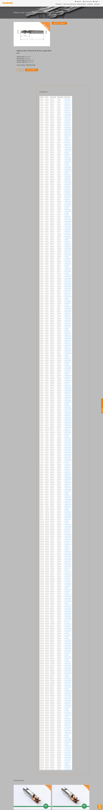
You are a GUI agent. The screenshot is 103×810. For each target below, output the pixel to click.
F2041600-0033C (67, 687)
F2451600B (66, 688)
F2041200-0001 (67, 579)
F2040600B (66, 373)
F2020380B (66, 239)
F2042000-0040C (67, 754)
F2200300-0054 (67, 192)
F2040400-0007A (67, 244)
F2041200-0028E (67, 697)
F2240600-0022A (67, 397)
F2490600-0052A (67, 380)
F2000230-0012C (67, 130)
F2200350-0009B (67, 228)
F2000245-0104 (67, 135)
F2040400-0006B (67, 274)
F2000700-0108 (67, 437)
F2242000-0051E (67, 749)
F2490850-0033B (67, 496)
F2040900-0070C (67, 506)
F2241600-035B (67, 666)
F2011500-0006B (67, 643)
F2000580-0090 (67, 365)
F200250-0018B (67, 159)
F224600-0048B (67, 682)
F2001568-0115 (67, 653)
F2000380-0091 (67, 241)
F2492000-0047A (67, 733)
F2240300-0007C (67, 206)
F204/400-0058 (67, 631)
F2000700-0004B (67, 447)
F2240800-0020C (67, 491)
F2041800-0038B (67, 718)
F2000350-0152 (67, 229)
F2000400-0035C (67, 276)
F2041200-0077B (67, 604)
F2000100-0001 (67, 104)
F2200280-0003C (67, 169)
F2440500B (66, 328)
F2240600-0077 (67, 410)
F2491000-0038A (67, 544)
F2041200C (66, 603)
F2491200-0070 (67, 578)
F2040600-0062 (67, 370)
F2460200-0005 (67, 117)
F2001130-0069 (67, 561)
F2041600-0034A (67, 680)
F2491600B (66, 675)
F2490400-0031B (67, 268)
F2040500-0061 (67, 326)
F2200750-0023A (67, 460)
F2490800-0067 (67, 486)
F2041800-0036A (67, 722)
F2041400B (66, 638)
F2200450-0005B (67, 296)
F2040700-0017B (67, 445)
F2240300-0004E (67, 196)
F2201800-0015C (67, 705)
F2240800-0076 (67, 470)
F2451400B (66, 636)
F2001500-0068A (67, 651)
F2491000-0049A (67, 524)
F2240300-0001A (67, 194)
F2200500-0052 (67, 320)
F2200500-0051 (67, 313)
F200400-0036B (67, 271)
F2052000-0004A (67, 730)
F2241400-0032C (67, 640)
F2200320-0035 (67, 233)
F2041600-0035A (67, 670)
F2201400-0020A (67, 628)
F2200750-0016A (67, 455)
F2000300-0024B (67, 182)
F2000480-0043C (67, 308)
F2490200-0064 (67, 112)
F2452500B (66, 764)
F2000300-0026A (67, 201)
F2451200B (66, 588)
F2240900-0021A (67, 507)
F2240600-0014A (67, 420)
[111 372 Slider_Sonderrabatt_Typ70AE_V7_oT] (8, 2)
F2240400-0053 (67, 264)
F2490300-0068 (67, 181)
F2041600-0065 (67, 683)
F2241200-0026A (67, 594)
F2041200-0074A (67, 596)
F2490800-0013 (67, 472)
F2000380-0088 (67, 236)
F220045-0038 (67, 295)
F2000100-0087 (67, 100)
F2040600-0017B (67, 407)
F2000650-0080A (67, 425)
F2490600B (66, 403)
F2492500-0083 (67, 762)
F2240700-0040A (67, 440)
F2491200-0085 (67, 581)
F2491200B (66, 593)
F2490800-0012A (67, 482)
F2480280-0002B (67, 167)
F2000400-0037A (67, 283)
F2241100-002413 (67, 559)
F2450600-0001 (67, 372)
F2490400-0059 (67, 253)
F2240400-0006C (67, 288)
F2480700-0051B (67, 432)
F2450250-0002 (67, 157)
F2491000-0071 (67, 532)
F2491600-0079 (67, 661)
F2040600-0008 (67, 387)
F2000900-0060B (67, 516)
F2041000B (66, 522)
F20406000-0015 (67, 377)
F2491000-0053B (67, 526)
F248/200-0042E (67, 584)
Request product (59, 23)
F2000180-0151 (67, 110)
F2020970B (66, 521)
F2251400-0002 (67, 623)
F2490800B (66, 494)
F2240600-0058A (67, 402)
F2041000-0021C (67, 551)
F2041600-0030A (67, 693)
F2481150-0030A (67, 564)
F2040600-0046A (67, 368)
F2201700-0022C (67, 695)
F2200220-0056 (67, 119)
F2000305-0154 (67, 216)
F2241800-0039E (67, 713)
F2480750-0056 (67, 457)
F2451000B (66, 549)
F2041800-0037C (67, 720)
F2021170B (66, 569)
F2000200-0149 (67, 120)
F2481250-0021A (67, 611)
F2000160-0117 (67, 109)
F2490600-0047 (67, 398)
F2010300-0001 (67, 184)
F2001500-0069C (67, 650)
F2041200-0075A (67, 574)
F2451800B (66, 710)
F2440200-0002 (67, 124)
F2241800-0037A (67, 707)
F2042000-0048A (67, 727)
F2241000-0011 (67, 541)
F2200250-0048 (67, 140)
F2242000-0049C (67, 752)
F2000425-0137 (67, 291)
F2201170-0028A (67, 566)
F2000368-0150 (67, 231)
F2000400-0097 (67, 269)
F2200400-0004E (67, 249)
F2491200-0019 (67, 586)
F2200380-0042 (67, 234)
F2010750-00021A (67, 459)
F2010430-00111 (67, 293)
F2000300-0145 (67, 179)
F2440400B (66, 256)
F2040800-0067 (67, 469)
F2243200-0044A (67, 769)
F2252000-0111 (67, 725)
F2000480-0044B (67, 306)
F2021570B (66, 655)
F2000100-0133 (67, 99)
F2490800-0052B (67, 489)
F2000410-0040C (67, 290)
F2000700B (66, 435)
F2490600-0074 (67, 393)
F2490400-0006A (67, 248)
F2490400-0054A (67, 254)
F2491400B (66, 633)
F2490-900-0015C (67, 501)
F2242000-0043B (67, 757)
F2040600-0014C (67, 415)
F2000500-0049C (67, 353)
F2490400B (66, 266)
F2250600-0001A (67, 400)
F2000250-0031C (67, 147)
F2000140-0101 (67, 105)
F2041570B (66, 660)
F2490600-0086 (67, 382)
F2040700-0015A (67, 450)
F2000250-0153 (67, 144)
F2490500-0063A (67, 336)
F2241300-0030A (67, 615)
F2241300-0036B (67, 616)
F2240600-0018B (67, 388)
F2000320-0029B (67, 221)
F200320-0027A (67, 223)
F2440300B (66, 207)
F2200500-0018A (67, 348)
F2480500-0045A (67, 338)
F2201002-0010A (67, 553)
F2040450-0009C (67, 301)
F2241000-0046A (67, 537)
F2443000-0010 (67, 767)
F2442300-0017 (67, 760)
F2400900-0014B (67, 504)
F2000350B (66, 137)
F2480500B (66, 355)
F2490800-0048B (67, 477)
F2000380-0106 (67, 243)
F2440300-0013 (67, 186)
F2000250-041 (67, 156)
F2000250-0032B (67, 149)
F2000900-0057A (67, 511)
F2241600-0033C (67, 665)
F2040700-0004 (67, 434)
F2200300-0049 (67, 187)
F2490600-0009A (67, 375)
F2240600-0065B (67, 412)
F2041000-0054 (67, 531)
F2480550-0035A (67, 360)
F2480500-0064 (67, 333)
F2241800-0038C (67, 712)
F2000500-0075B (67, 350)
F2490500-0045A (67, 325)
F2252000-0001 (67, 723)
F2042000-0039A (67, 755)
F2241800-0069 (67, 703)
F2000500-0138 (67, 343)
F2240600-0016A (67, 392)
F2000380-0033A (67, 238)
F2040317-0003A (67, 219)
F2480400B (66, 273)
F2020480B (66, 305)
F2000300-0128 (67, 189)
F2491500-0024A (67, 646)
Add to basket (31, 70)
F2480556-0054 (67, 362)
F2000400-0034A (67, 258)
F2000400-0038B (67, 286)
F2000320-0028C (67, 224)
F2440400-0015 (67, 251)
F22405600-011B (67, 385)
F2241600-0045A (67, 685)
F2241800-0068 (67, 702)
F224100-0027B (67, 698)
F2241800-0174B (67, 715)
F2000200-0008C (67, 129)
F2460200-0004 (67, 122)
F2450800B (66, 492)
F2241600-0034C (67, 678)
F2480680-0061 (67, 430)
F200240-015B (67, 132)
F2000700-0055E (67, 452)
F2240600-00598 (67, 395)
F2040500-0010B (67, 345)
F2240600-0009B (67, 419)
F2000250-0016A (67, 161)
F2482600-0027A (67, 765)
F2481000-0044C (67, 527)
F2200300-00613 (67, 209)
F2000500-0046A (67, 340)
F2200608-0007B (67, 424)
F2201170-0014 (67, 568)
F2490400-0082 (67, 246)
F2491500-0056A (67, 645)
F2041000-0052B (67, 534)
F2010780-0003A (67, 464)
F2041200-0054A (67, 583)
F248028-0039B (67, 166)
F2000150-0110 (67, 107)
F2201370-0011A (67, 620)
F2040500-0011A (67, 341)
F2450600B (66, 383)
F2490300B (66, 214)
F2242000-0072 (67, 728)
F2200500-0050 (67, 316)
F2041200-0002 (67, 573)
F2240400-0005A (67, 281)
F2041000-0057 (67, 529)
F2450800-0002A (67, 487)
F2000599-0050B (67, 367)
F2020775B (66, 462)
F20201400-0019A (67, 630)
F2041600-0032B (67, 692)
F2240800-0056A (67, 479)
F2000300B (66, 172)
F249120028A (67, 591)
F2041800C (66, 717)
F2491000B (66, 546)
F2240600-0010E (67, 417)
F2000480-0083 (67, 303)
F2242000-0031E (67, 750)
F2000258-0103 (67, 162)
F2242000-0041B (67, 745)
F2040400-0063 (67, 259)
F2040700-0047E (67, 439)
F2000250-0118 (67, 154)
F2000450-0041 (67, 300)
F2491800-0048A (67, 700)
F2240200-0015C (67, 114)
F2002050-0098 (67, 759)
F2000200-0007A (67, 127)
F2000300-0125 (67, 174)
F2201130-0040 (67, 563)
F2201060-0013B (67, 554)
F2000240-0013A (67, 134)
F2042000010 (67, 737)
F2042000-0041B (67, 740)
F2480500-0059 (67, 315)
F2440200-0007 (67, 125)
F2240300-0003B (67, 202)
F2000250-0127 (67, 142)
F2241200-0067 (67, 571)
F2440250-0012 (67, 139)
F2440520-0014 (67, 145)
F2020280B (66, 164)
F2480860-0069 (67, 497)
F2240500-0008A (67, 318)
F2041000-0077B (67, 539)
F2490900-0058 (67, 502)
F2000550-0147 (67, 358)
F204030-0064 (67, 197)
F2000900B (66, 509)
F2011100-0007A (67, 556)
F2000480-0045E (67, 310)
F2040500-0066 (67, 321)
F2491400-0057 (67, 626)
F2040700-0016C (67, 442)
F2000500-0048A (67, 352)
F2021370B (66, 621)
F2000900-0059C (67, 514)
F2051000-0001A (67, 536)
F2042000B (66, 735)
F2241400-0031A (67, 641)
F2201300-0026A (67, 613)
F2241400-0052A (67, 635)
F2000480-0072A (67, 311)
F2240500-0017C (67, 335)
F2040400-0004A (67, 278)
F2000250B (66, 152)
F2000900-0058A (67, 512)
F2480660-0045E (67, 427)
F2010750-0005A (67, 454)
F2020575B (66, 363)
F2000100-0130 (67, 102)
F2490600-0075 (67, 405)
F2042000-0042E (67, 742)
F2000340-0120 (67, 226)
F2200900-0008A (67, 499)
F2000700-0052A (67, 449)
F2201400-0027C (67, 625)
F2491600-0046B (67, 668)
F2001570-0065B (67, 656)
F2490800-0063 (67, 484)
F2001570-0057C (67, 658)
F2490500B (66, 330)
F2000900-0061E (67, 517)
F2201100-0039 (67, 558)
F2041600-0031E (67, 690)
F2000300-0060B (67, 211)
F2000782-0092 (67, 465)
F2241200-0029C (67, 599)
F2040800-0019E (67, 474)
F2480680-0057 (67, 429)
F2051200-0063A (67, 606)
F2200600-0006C (67, 422)
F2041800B (66, 708)
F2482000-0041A (67, 732)
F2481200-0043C (67, 598)
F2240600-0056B (67, 390)
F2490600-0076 (67, 378)
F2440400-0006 (67, 261)
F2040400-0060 (67, 263)
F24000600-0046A (67, 408)
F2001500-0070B (67, 648)
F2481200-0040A (67, 608)
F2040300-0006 (67, 204)
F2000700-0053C (67, 444)
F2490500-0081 (67, 331)
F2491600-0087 (67, 663)
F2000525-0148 (67, 357)
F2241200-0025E (67, 601)
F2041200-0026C (67, 589)
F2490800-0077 (67, 467)
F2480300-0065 (67, 199)
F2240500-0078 (67, 323)
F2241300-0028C (67, 618)
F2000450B (66, 298)
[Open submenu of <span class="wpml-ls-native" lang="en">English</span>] (98, 1)
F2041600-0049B (67, 673)
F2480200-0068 (67, 115)
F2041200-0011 (67, 576)
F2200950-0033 (67, 519)
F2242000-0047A (67, 747)
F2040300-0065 (67, 177)
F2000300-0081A (67, 176)
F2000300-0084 (67, 191)
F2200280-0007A (67, 171)
